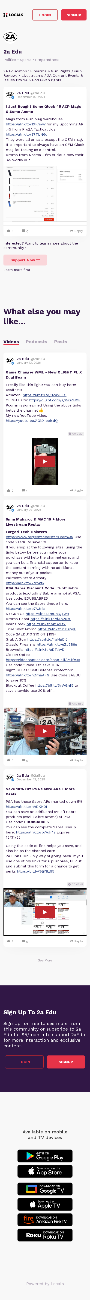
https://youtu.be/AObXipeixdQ (32, 420)
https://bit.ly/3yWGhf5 (54, 685)
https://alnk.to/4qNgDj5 (47, 639)
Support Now (22, 260)
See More (45, 960)
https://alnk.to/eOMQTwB (47, 613)
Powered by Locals (45, 1283)
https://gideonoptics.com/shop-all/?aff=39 (43, 660)
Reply (78, 231)
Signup (74, 15)
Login (45, 15)
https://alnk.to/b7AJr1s (25, 608)
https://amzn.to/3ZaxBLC (44, 395)
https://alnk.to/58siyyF (57, 629)
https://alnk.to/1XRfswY (25, 124)
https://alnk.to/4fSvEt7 (46, 624)
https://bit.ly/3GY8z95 (35, 871)
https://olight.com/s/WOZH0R (55, 400)
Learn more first (16, 270)
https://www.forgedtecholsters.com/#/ (39, 537)
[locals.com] (13, 15)
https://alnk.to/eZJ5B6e (57, 644)
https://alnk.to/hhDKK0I (26, 806)
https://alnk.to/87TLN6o (26, 134)
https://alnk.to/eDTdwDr (45, 649)
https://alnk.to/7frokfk (25, 583)
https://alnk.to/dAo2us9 (50, 619)
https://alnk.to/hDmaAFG (27, 675)
